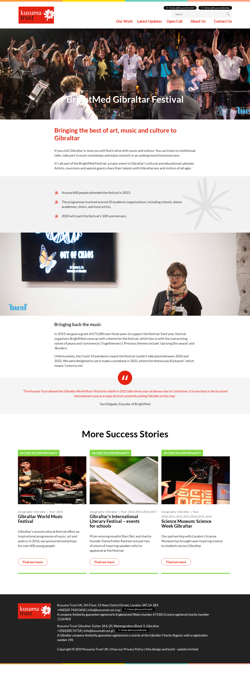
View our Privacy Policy (126, 649)
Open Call (174, 21)
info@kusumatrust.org (104, 610)
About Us (198, 21)
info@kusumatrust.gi (98, 631)
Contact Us (223, 21)
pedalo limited (188, 649)
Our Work (124, 21)
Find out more (33, 562)
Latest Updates (149, 21)
